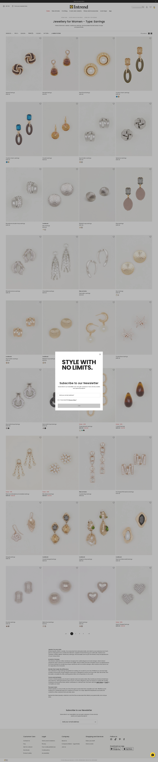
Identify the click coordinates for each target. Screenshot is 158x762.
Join (79, 406)
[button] (152, 754)
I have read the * (68, 400)
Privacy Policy (72, 400)
